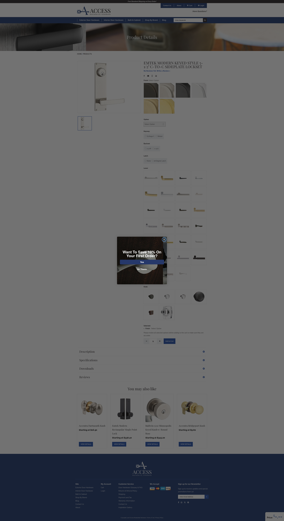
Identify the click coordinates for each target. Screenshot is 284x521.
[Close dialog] (164, 239)
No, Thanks (142, 269)
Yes (142, 262)
